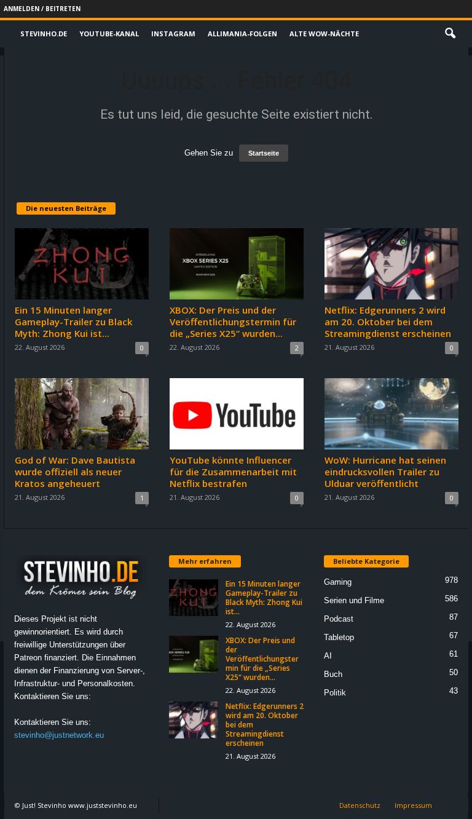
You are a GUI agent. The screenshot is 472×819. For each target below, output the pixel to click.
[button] (449, 33)
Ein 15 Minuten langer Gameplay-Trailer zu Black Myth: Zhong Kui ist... (73, 321)
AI (328, 655)
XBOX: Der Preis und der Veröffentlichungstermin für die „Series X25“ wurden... (233, 321)
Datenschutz (359, 805)
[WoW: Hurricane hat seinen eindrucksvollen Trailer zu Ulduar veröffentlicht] (391, 413)
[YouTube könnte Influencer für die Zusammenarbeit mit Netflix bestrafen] (237, 413)
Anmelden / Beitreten (42, 8)
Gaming (338, 582)
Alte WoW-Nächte (324, 33)
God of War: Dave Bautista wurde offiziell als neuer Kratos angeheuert (75, 471)
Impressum (413, 805)
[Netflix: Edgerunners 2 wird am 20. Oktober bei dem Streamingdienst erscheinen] (391, 263)
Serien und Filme (354, 600)
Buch (333, 674)
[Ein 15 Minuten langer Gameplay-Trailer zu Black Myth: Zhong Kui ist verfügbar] (82, 263)
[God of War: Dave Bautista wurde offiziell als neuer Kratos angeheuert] (82, 413)
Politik (335, 692)
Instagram (173, 33)
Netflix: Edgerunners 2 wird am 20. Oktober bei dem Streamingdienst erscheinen (387, 321)
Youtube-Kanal (109, 33)
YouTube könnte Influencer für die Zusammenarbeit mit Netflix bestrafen (233, 471)
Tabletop (339, 637)
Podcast (338, 618)
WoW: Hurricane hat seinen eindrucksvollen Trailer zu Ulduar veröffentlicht (385, 471)
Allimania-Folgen (242, 33)
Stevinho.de (43, 33)
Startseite (263, 153)
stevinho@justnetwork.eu (59, 735)
